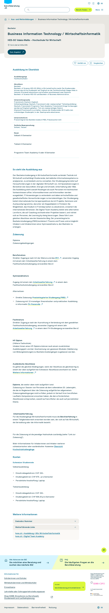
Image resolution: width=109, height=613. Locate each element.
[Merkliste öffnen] (89, 3)
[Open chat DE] (103, 550)
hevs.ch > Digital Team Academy (29, 536)
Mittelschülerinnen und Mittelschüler (20, 583)
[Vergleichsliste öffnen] (94, 3)
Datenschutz (23, 607)
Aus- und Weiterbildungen (22, 19)
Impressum (9, 607)
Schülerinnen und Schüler (15, 578)
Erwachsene (9, 587)
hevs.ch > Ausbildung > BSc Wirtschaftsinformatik (37, 533)
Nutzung (52, 607)
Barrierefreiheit (39, 607)
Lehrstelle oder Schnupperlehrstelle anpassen (24, 591)
